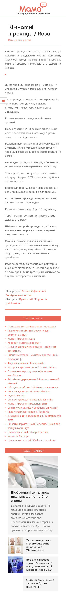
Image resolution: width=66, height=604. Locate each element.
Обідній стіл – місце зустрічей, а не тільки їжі (40, 583)
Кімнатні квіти (19, 40)
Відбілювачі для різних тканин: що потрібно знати (30, 496)
